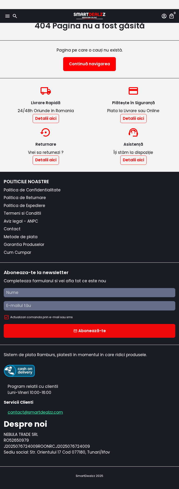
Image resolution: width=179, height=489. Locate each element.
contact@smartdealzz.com (35, 412)
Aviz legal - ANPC (21, 221)
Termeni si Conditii (22, 213)
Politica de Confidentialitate (32, 190)
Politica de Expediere (24, 205)
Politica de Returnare (25, 197)
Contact (12, 229)
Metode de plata (21, 237)
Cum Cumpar (17, 252)
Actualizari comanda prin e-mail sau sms (41, 317)
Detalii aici (45, 118)
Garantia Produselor (24, 244)
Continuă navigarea (89, 64)
